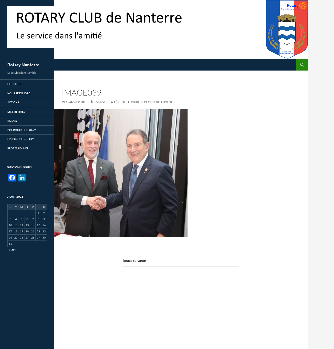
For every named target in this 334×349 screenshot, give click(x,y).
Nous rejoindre (18, 93)
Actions (13, 102)
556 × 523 (100, 102)
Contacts (14, 83)
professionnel (18, 148)
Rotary (12, 120)
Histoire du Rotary (20, 139)
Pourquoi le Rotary (21, 130)
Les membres (16, 111)
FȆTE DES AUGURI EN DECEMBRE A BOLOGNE (145, 102)
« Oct (12, 250)
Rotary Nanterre (23, 64)
